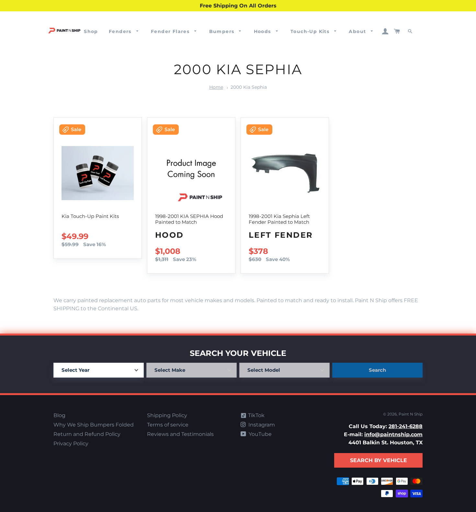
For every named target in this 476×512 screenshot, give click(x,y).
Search (377, 370)
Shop (91, 31)
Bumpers (222, 31)
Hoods (263, 31)
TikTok (256, 415)
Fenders (121, 31)
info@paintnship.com (393, 434)
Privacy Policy (70, 443)
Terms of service (167, 425)
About (358, 31)
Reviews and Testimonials (180, 434)
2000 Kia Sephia (249, 87)
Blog (59, 415)
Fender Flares (171, 31)
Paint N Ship (411, 414)
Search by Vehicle (378, 460)
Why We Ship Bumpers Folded (93, 425)
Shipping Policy (167, 415)
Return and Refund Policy (86, 434)
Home (216, 87)
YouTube (259, 434)
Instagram (261, 425)
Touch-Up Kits (310, 31)
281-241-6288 (406, 426)
